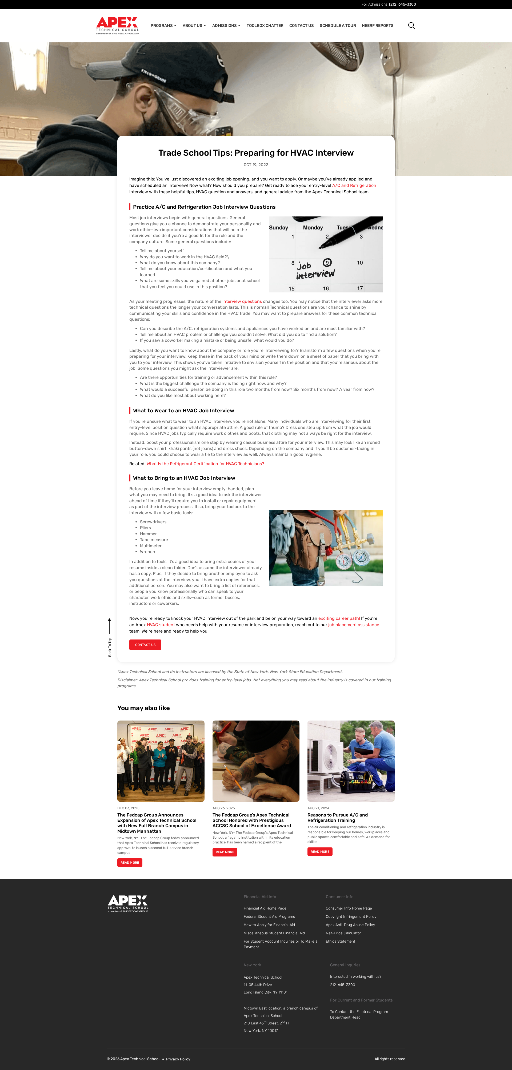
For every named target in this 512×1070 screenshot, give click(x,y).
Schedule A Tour (338, 25)
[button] (407, 25)
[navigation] (284, 985)
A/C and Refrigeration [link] (354, 185)
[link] (128, 903)
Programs (162, 25)
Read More (130, 862)
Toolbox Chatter (265, 25)
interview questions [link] (241, 301)
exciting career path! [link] (339, 618)
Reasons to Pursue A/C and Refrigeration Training (337, 817)
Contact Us (301, 25)
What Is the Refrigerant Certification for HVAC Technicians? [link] (205, 463)
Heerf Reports (378, 25)
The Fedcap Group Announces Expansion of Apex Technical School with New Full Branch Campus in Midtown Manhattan (157, 823)
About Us (192, 25)
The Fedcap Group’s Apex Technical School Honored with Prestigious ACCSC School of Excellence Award (252, 820)
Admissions (224, 25)
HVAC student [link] (161, 624)
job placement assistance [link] (353, 624)
